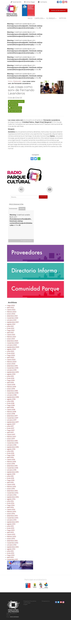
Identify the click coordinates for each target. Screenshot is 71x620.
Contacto (43, 2)
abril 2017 (10, 432)
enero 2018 (11, 414)
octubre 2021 (11, 320)
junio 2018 (10, 403)
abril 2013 (10, 532)
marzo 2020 (11, 359)
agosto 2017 (11, 424)
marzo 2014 (11, 509)
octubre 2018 (11, 395)
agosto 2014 (11, 499)
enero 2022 (11, 314)
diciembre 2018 (12, 391)
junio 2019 (10, 378)
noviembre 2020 (13, 343)
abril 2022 (10, 307)
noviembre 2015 (12, 468)
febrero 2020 (11, 362)
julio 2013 (10, 526)
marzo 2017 (11, 434)
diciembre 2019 (12, 366)
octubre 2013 (11, 520)
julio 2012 (10, 551)
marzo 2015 (11, 484)
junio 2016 (10, 453)
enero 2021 (11, 339)
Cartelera (39, 18)
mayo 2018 (11, 405)
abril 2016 (10, 457)
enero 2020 (11, 364)
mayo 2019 (10, 380)
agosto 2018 (11, 399)
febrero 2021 (11, 337)
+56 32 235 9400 (14, 616)
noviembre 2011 (12, 559)
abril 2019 (10, 382)
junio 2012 (10, 553)
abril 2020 (10, 357)
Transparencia (46, 601)
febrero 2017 (11, 437)
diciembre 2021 (12, 316)
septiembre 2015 (13, 472)
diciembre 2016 (12, 441)
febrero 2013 (11, 536)
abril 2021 (10, 332)
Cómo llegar (30, 2)
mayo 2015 (10, 480)
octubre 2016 (11, 445)
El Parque (50, 18)
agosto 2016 (11, 449)
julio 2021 (10, 326)
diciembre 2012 (12, 541)
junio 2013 (10, 528)
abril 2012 (10, 557)
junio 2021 (10, 328)
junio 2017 (10, 428)
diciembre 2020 (12, 341)
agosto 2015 (11, 474)
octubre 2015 (11, 470)
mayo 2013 (10, 530)
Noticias (62, 18)
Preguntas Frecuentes (30, 601)
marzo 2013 (11, 534)
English (25, 604)
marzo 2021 (11, 335)
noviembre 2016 (12, 443)
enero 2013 (11, 539)
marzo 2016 (11, 459)
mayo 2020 (11, 355)
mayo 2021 (10, 330)
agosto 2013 (11, 524)
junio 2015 (10, 478)
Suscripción (17, 2)
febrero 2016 (11, 461)
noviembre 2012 (12, 543)
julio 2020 (10, 351)
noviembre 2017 (12, 418)
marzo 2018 (11, 409)
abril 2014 (10, 507)
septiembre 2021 (13, 322)
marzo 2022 (11, 310)
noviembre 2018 (12, 393)
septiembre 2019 (13, 372)
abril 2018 (10, 407)
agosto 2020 (11, 349)
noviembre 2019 (12, 368)
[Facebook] (32, 158)
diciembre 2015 (12, 466)
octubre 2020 (12, 345)
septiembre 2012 (13, 547)
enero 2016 (11, 464)
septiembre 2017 (13, 422)
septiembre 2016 (13, 447)
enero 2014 (11, 514)
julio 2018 (10, 401)
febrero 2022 (11, 312)
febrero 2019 (11, 387)
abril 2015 (10, 482)
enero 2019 (11, 389)
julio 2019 (10, 376)
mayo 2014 (10, 505)
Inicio (30, 18)
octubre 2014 (11, 495)
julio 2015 (10, 476)
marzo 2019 (11, 384)
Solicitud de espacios (58, 10)
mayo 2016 (10, 455)
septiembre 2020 (13, 347)
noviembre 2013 (12, 518)
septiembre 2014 (13, 497)
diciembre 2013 (12, 516)
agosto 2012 (11, 549)
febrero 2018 (11, 412)
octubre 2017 (11, 420)
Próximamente (13, 208)
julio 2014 (10, 501)
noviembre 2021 (12, 318)
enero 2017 (11, 439)
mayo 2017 (10, 430)
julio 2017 (10, 426)
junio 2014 (10, 503)
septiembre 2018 (13, 397)
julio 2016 (10, 451)
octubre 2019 (11, 370)
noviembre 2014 (12, 493)
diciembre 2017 (12, 416)
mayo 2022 (11, 305)
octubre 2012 (11, 545)
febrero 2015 (11, 486)
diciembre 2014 (12, 491)
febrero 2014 (11, 511)
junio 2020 (11, 353)
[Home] (20, 10)
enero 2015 (11, 489)
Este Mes (22, 208)
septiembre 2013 (13, 522)
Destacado (17, 81)
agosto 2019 (11, 374)
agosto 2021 (11, 324)
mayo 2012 (10, 555)
